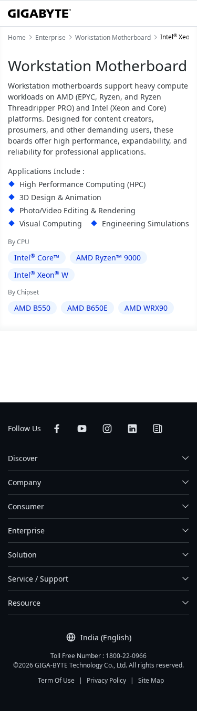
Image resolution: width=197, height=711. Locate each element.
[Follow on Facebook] (56, 428)
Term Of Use (56, 680)
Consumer (26, 506)
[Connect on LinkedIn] (132, 428)
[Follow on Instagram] (107, 428)
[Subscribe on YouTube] (81, 428)
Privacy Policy (106, 680)
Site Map (151, 680)
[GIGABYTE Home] (39, 13)
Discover (23, 458)
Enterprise (26, 530)
